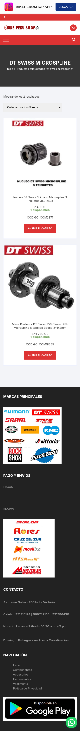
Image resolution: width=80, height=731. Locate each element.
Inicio (10, 68)
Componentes (22, 670)
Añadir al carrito (40, 228)
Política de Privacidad (27, 688)
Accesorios (20, 674)
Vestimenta (20, 684)
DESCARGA (65, 6)
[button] (71, 722)
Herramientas (22, 679)
